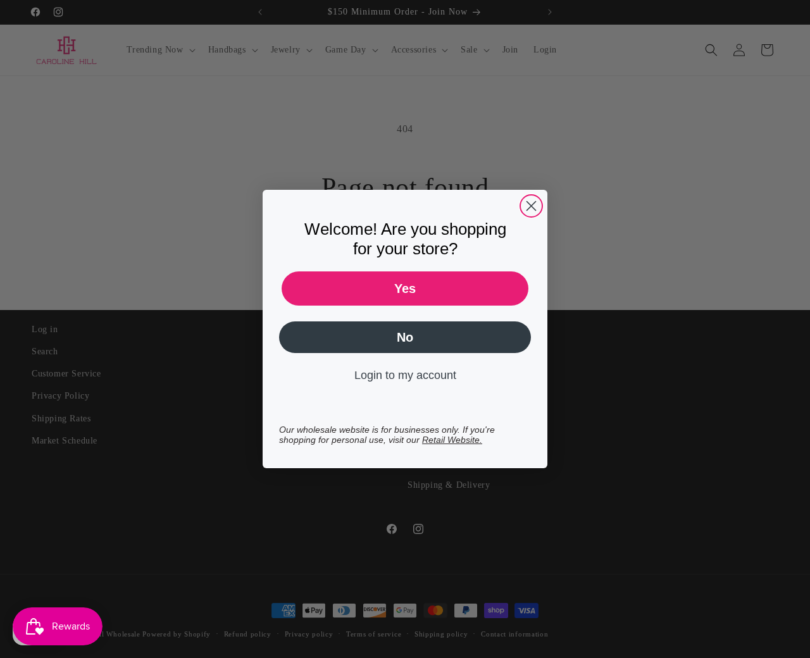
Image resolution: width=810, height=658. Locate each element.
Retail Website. (452, 440)
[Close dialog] (531, 206)
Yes (405, 288)
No (405, 337)
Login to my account (405, 375)
